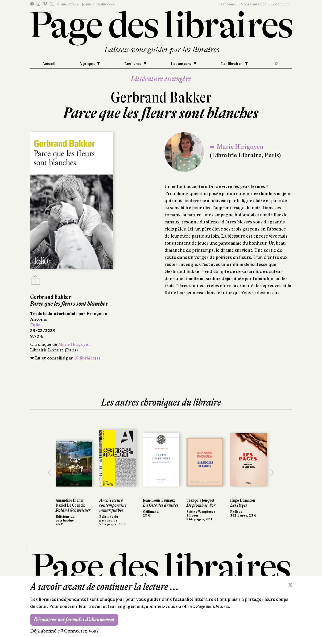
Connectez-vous (81, 631)
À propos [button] (87, 64)
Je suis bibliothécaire (98, 4)
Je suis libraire (67, 4)
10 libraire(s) (87, 358)
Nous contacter (253, 4)
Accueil (48, 64)
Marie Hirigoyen (74, 344)
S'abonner (228, 4)
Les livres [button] (133, 64)
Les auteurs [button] (181, 64)
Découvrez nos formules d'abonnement (74, 619)
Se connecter (279, 4)
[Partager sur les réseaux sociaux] (35, 281)
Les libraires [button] (232, 64)
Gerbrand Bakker (161, 97)
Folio (35, 325)
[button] (50, 472)
